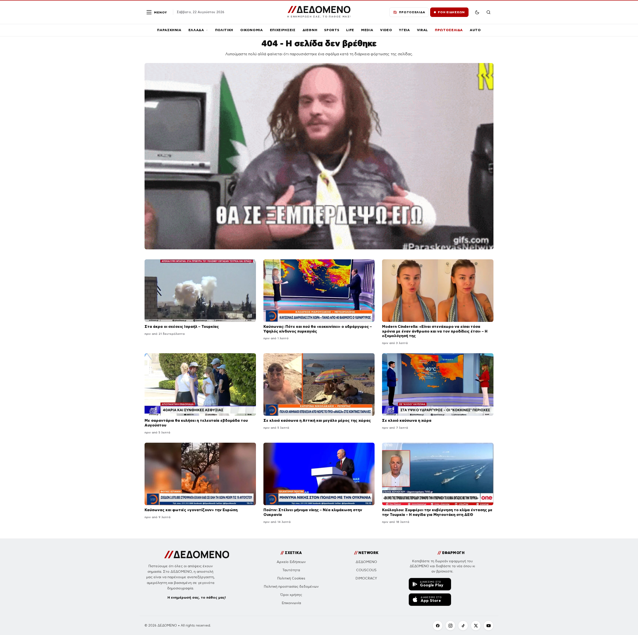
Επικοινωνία (291, 603)
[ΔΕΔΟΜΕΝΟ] (196, 554)
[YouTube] (488, 626)
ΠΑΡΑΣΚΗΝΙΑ (169, 30)
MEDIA (367, 30)
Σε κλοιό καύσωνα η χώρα (406, 420)
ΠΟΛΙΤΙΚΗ (224, 30)
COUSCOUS (366, 570)
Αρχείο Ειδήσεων (291, 562)
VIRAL (422, 30)
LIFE (350, 30)
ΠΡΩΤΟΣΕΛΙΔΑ (449, 30)
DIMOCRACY (366, 578)
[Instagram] (450, 626)
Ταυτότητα (291, 570)
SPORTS (331, 30)
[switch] (477, 12)
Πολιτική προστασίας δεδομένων (291, 586)
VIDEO (386, 30)
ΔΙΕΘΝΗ (310, 30)
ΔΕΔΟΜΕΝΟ (366, 562)
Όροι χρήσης (291, 595)
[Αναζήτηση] (488, 12)
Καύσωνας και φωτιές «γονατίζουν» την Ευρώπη (191, 510)
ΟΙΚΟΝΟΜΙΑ (251, 30)
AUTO (475, 30)
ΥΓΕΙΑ (404, 30)
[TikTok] (463, 626)
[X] (476, 626)
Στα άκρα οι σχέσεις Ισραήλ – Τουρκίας (182, 326)
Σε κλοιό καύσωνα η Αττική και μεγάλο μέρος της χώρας (317, 420)
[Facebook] (438, 626)
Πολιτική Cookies (291, 578)
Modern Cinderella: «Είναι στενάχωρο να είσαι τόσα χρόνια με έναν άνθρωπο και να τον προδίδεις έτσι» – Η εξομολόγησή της (434, 331)
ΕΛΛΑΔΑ (196, 30)
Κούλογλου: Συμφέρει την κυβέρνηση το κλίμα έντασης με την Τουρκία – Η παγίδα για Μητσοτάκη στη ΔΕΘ (437, 512)
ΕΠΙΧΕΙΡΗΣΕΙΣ (283, 30)
